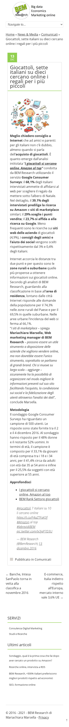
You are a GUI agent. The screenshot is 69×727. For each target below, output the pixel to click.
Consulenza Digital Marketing (25, 628)
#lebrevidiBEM (26, 527)
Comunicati (49, 34)
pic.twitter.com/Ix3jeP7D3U (34, 531)
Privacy (44, 717)
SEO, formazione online (22, 684)
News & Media (28, 34)
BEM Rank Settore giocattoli (39, 499)
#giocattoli (24, 508)
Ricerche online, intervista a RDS (27, 667)
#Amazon (23, 522)
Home (10, 34)
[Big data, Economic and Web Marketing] (34, 18)
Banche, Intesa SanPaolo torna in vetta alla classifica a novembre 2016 (19, 583)
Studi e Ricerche (18, 634)
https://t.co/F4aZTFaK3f (32, 517)
